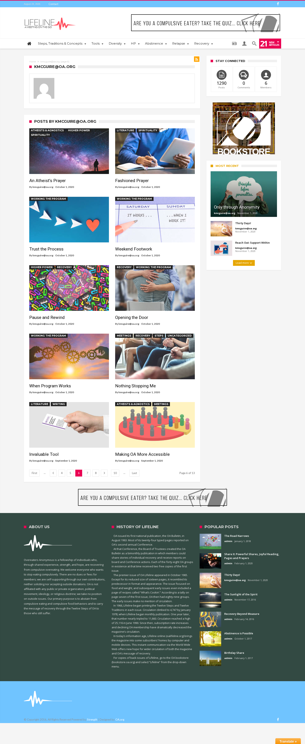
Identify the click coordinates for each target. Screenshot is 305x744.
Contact (53, 4)
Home (32, 61)
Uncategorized (180, 335)
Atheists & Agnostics (47, 130)
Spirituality (40, 134)
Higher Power (79, 130)
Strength (92, 719)
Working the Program (48, 198)
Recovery (64, 267)
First (34, 473)
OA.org (119, 719)
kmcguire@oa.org (43, 186)
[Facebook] (277, 4)
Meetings (124, 335)
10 (115, 473)
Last (134, 473)
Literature (125, 130)
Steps (159, 335)
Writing (58, 404)
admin (228, 541)
